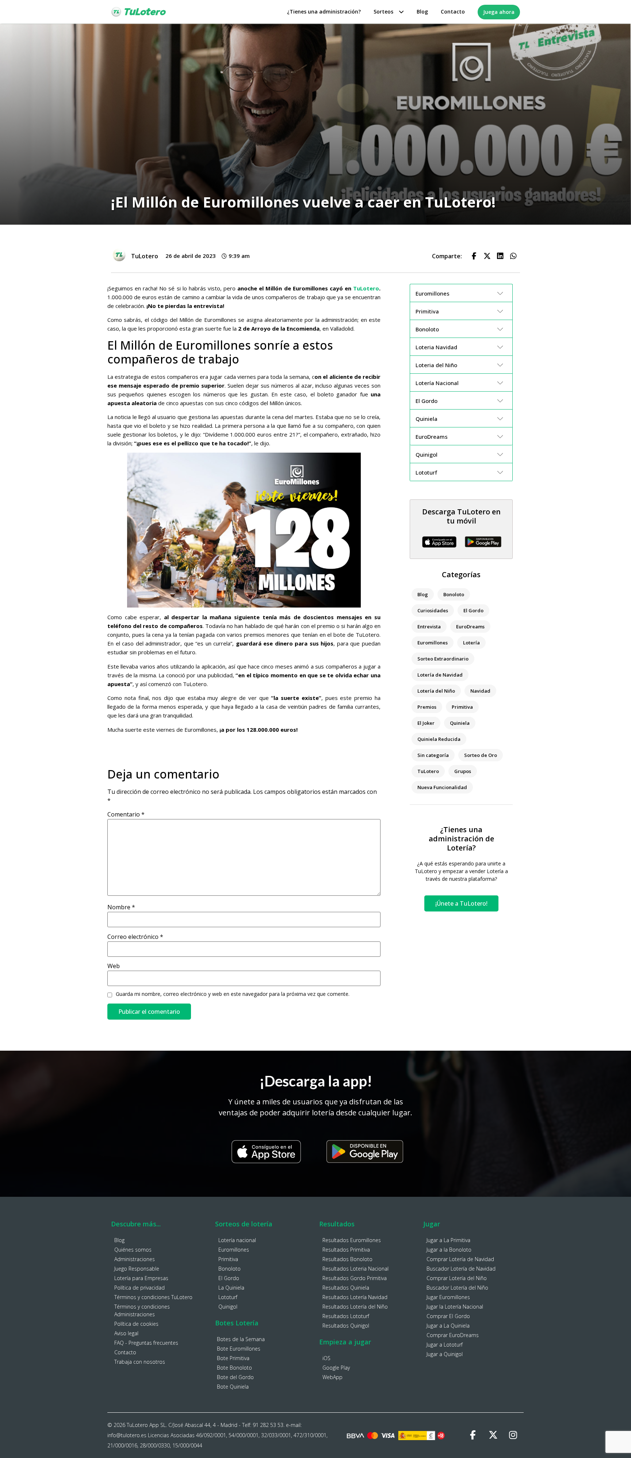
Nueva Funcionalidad (442, 787)
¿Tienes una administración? (324, 11)
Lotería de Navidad (440, 674)
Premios (426, 707)
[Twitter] (493, 1435)
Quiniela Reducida (438, 739)
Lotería (471, 642)
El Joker (426, 723)
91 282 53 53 (268, 1424)
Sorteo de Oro (480, 755)
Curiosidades (432, 610)
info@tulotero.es (126, 1435)
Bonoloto (453, 594)
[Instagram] (513, 1435)
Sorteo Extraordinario (443, 658)
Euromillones (432, 642)
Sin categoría (433, 755)
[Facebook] (473, 1435)
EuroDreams (470, 626)
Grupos (462, 771)
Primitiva (462, 707)
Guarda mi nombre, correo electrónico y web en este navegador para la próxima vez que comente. (232, 994)
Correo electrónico (135, 937)
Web (113, 966)
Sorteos (383, 11)
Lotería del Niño (436, 691)
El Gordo (473, 610)
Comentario (126, 814)
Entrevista (429, 626)
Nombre (121, 907)
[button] (474, 256)
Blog (422, 11)
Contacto (453, 11)
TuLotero (366, 288)
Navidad (480, 691)
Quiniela (460, 723)
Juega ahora (499, 11)
